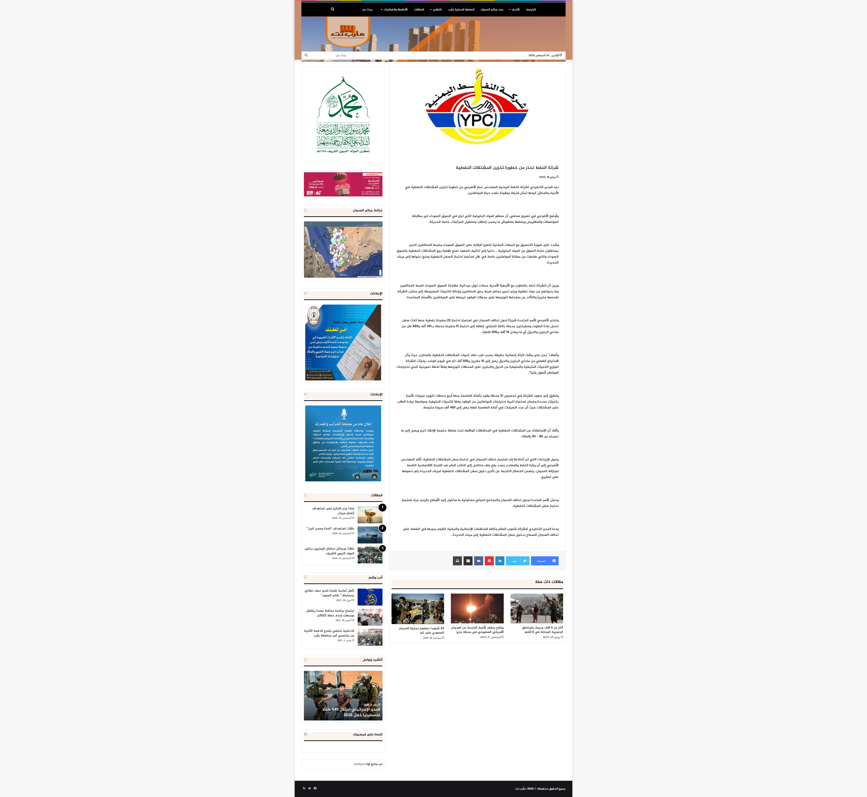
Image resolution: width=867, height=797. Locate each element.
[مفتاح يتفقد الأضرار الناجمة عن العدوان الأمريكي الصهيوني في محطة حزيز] (477, 608)
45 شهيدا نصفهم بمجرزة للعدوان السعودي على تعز (421, 630)
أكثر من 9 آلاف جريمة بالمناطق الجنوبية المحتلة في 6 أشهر (542, 630)
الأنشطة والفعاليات (396, 9)
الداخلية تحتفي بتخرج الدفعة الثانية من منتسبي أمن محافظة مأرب (329, 633)
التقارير (437, 9)
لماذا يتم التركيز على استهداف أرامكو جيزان (333, 511)
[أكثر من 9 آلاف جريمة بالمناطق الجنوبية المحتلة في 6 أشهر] (536, 608)
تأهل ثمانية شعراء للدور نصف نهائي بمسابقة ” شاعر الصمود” (329, 593)
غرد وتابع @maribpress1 (368, 764)
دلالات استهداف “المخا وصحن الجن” (330, 528)
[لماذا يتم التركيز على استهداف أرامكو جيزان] (370, 514)
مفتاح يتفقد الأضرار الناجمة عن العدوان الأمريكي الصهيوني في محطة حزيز (477, 630)
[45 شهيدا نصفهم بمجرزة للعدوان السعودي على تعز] (418, 609)
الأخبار (516, 9)
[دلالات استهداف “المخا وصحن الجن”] (370, 535)
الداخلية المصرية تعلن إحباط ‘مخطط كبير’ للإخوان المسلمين (343, 712)
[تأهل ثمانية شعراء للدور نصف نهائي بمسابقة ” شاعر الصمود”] (370, 597)
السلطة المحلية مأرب (461, 9)
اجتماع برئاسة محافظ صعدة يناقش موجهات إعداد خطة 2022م (330, 613)
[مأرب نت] (433, 39)
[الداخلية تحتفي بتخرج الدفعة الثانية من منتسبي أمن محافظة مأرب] (370, 637)
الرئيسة (531, 9)
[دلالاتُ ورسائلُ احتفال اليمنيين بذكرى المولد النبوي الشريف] (370, 555)
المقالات (419, 9)
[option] (343, 695)
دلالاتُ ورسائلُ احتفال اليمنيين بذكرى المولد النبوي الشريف (329, 551)
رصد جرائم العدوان (492, 9)
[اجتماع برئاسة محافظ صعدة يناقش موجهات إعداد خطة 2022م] (370, 617)
